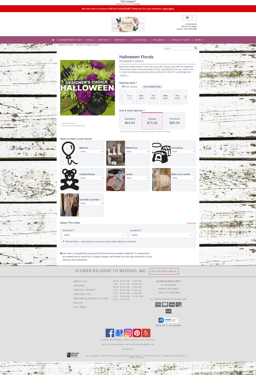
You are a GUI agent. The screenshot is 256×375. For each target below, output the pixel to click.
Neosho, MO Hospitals (143, 340)
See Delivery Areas (164, 271)
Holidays (158, 39)
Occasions (139, 39)
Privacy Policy (152, 356)
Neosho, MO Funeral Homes (115, 340)
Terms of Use (136, 357)
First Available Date (152, 86)
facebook (128, 349)
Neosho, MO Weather (113, 344)
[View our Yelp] (146, 336)
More (198, 39)
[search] (196, 48)
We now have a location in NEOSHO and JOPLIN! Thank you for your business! (128, 8)
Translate (136, 4)
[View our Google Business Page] (119, 336)
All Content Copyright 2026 (101, 356)
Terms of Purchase (174, 356)
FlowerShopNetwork (130, 356)
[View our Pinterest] (137, 336)
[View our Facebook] (110, 336)
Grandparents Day (70, 39)
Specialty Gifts (180, 39)
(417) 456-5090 (190, 29)
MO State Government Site (140, 344)
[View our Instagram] (128, 336)
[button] (189, 17)
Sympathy (120, 39)
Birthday (103, 39)
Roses (89, 39)
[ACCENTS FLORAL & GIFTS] (128, 24)
